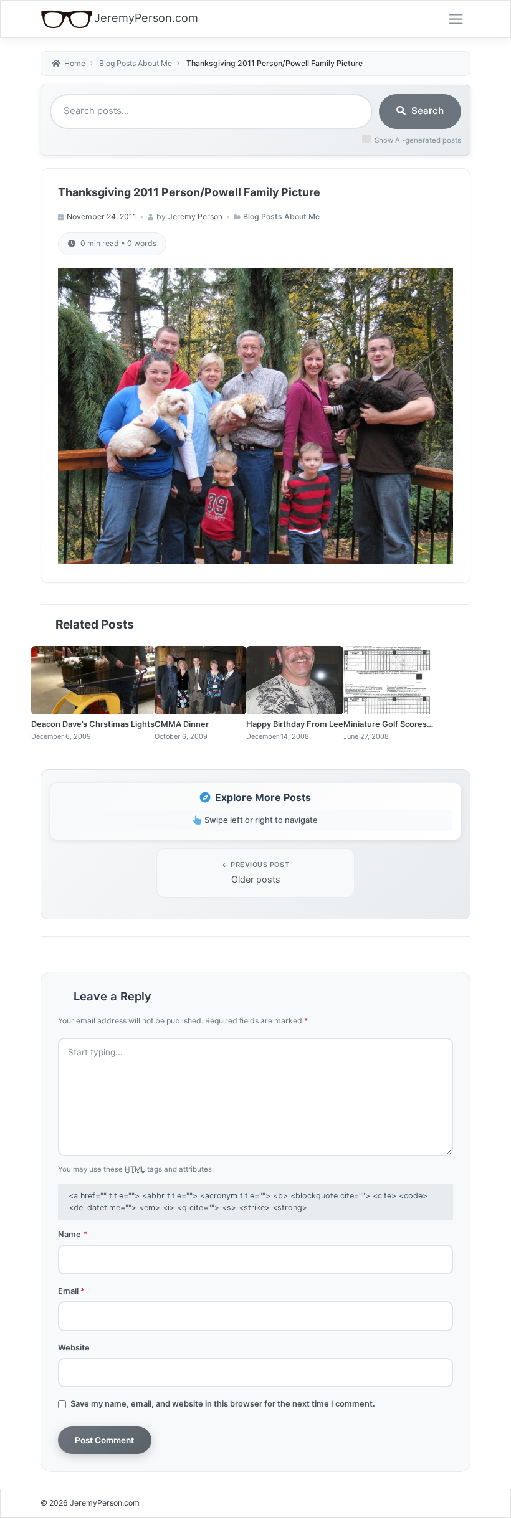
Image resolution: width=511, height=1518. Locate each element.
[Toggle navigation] (455, 19)
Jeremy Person (195, 216)
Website (74, 1347)
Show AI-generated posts (418, 140)
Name (72, 1234)
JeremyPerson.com (146, 17)
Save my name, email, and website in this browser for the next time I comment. (222, 1403)
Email (71, 1291)
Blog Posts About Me (281, 216)
